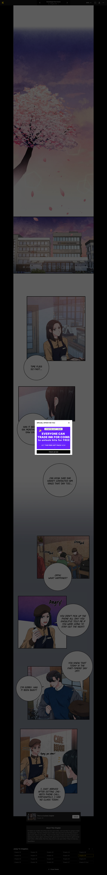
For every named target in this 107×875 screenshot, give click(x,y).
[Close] (69, 423)
